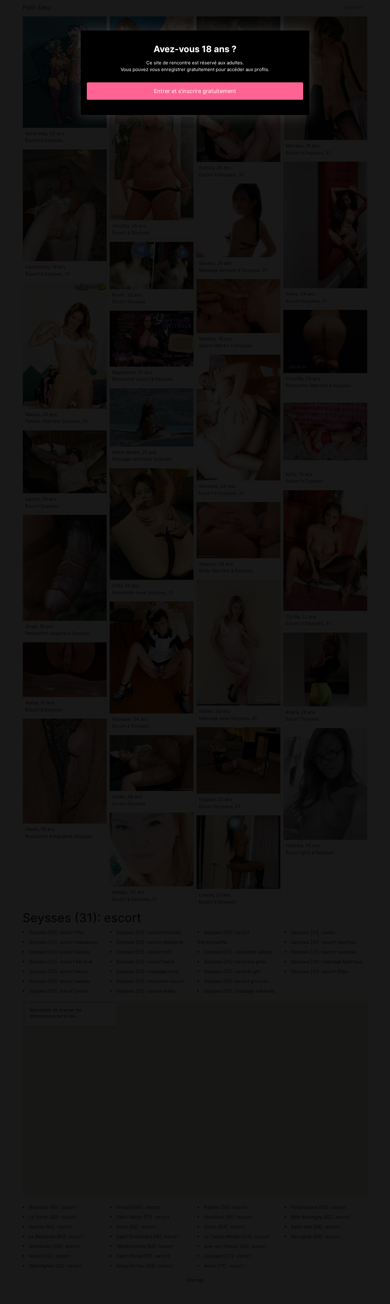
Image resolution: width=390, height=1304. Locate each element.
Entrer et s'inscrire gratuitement (195, 91)
